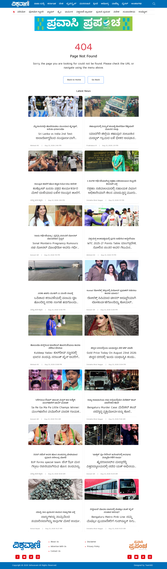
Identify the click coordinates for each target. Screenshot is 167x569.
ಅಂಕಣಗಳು (136, 4)
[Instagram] (38, 557)
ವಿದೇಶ (116, 12)
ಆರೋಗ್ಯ (105, 4)
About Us (55, 542)
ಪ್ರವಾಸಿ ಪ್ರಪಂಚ (103, 12)
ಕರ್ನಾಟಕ (51, 4)
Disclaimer (91, 542)
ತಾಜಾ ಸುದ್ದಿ (39, 4)
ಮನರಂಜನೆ (84, 4)
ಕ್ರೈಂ (59, 12)
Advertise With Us (58, 546)
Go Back (96, 80)
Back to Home (74, 80)
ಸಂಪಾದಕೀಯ (129, 12)
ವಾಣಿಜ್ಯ (115, 4)
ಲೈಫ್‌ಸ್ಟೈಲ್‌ (71, 4)
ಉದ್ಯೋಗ (143, 12)
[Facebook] (17, 557)
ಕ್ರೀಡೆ (95, 4)
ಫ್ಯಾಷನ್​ (50, 12)
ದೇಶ (61, 4)
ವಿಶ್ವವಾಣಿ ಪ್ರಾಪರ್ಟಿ (84, 12)
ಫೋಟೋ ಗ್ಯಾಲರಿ (36, 12)
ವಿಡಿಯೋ (21, 12)
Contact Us (55, 551)
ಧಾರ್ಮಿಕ (69, 12)
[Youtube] (24, 557)
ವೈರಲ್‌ (125, 4)
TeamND (149, 565)
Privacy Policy (93, 546)
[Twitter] (31, 557)
